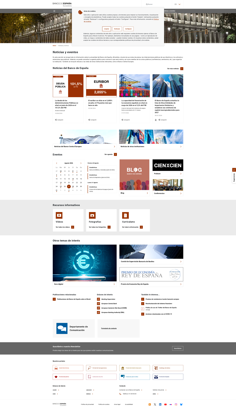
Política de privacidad (87, 404)
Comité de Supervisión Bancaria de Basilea (137, 261)
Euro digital (58, 284)
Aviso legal (117, 404)
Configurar (128, 29)
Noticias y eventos (169, 11)
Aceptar (106, 29)
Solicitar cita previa (158, 390)
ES (176, 4)
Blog (122, 193)
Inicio (54, 45)
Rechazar (117, 29)
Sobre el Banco (68, 11)
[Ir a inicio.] (62, 4)
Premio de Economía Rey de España (135, 284)
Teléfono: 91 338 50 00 (129, 394)
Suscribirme (177, 348)
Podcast (157, 174)
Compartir (60, 120)
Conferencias (159, 193)
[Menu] (54, 11)
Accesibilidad (129, 404)
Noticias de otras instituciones (132, 146)
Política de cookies (103, 404)
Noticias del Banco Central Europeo (68, 146)
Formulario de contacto (109, 328)
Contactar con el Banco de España (129, 390)
